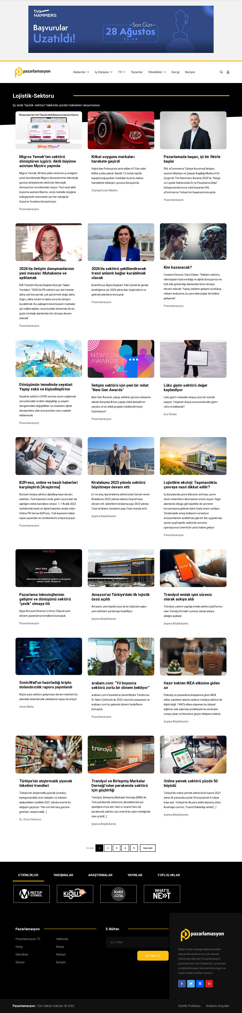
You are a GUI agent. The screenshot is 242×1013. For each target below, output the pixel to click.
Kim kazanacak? (178, 267)
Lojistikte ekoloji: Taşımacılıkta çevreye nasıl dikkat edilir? (190, 484)
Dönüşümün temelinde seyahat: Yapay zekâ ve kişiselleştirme (46, 386)
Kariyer (190, 72)
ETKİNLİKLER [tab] (28, 875)
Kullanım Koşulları (217, 1006)
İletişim (61, 962)
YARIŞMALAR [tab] (63, 875)
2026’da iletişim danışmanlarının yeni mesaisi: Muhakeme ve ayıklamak (46, 273)
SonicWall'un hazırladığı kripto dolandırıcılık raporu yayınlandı (45, 684)
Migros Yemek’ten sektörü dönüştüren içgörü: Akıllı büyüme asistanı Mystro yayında (47, 161)
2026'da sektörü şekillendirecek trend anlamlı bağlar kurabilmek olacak (119, 273)
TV (120, 72)
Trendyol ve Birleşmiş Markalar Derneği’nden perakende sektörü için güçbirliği (120, 785)
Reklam (61, 954)
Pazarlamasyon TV (28, 939)
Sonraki (147, 848)
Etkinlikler (155, 72)
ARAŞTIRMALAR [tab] (100, 875)
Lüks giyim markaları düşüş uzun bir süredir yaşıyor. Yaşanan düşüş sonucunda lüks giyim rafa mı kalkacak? (191, 402)
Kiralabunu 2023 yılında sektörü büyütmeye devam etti (118, 484)
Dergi (175, 72)
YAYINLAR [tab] (135, 875)
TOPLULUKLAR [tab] (168, 875)
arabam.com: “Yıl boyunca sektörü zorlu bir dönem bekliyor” (121, 685)
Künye (60, 947)
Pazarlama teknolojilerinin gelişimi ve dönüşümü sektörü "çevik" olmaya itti (45, 599)
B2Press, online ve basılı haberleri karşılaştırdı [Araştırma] (48, 484)
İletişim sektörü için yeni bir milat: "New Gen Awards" (120, 387)
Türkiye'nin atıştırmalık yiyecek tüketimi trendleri (45, 783)
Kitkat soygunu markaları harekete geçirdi (113, 159)
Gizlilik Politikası (189, 1006)
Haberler (80, 72)
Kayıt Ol (155, 955)
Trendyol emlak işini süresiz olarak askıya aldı (188, 596)
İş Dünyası (102, 72)
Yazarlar (137, 72)
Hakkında (62, 939)
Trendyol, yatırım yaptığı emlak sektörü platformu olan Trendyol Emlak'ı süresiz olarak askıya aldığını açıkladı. (193, 611)
